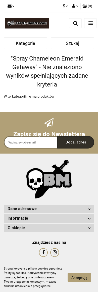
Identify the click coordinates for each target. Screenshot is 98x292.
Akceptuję (79, 278)
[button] (87, 6)
